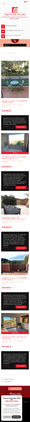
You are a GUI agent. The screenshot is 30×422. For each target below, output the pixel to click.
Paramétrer (7, 417)
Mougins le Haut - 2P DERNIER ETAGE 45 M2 (14, 102)
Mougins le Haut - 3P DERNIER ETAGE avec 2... (14, 279)
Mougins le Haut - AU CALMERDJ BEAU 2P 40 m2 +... (14, 218)
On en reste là (15, 397)
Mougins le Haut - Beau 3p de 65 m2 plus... (14, 337)
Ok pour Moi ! (16, 417)
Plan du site (26, 401)
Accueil (2, 53)
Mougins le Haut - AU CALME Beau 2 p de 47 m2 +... (14, 158)
